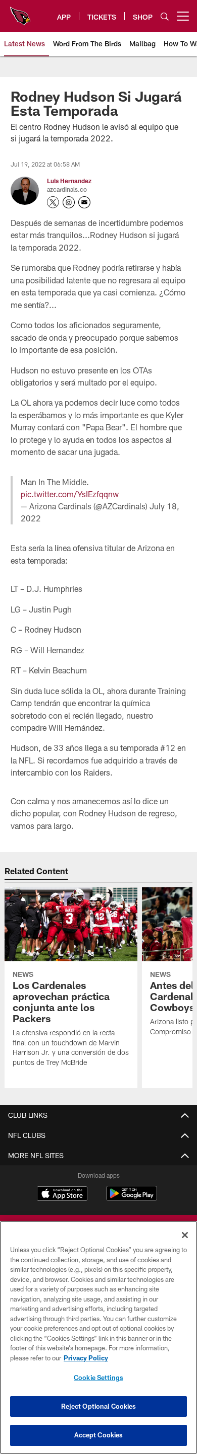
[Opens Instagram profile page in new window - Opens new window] (69, 202)
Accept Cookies (98, 1435)
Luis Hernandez (69, 180)
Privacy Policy (86, 1358)
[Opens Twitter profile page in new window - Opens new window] (53, 202)
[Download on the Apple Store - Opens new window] (62, 1194)
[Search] (165, 16)
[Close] (185, 1235)
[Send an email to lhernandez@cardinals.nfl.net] (84, 202)
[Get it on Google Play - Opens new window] (131, 1198)
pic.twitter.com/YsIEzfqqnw (70, 494)
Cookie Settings (98, 1377)
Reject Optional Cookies (98, 1406)
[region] (98, 1337)
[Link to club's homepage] (20, 12)
